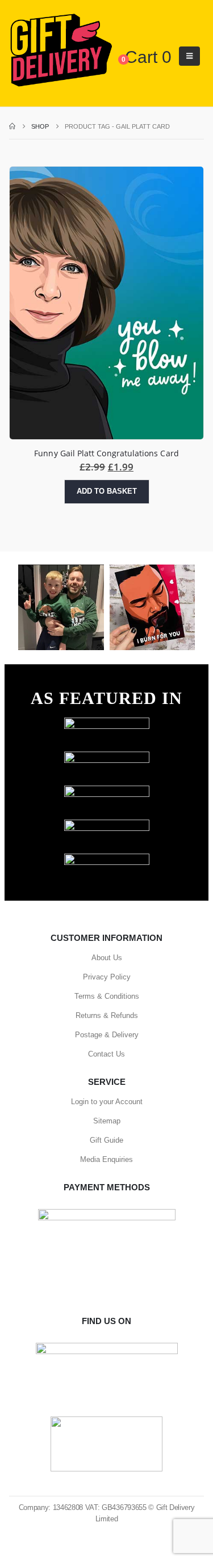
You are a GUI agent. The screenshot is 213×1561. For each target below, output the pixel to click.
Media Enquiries (106, 1159)
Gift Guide (106, 1140)
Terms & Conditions (106, 996)
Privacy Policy (107, 977)
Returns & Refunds (107, 1015)
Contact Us (106, 1054)
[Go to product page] (106, 303)
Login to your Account (107, 1101)
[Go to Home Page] (12, 126)
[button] (189, 56)
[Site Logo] (60, 50)
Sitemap (106, 1121)
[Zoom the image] (106, 723)
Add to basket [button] (107, 491)
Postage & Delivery (107, 1034)
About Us (106, 957)
